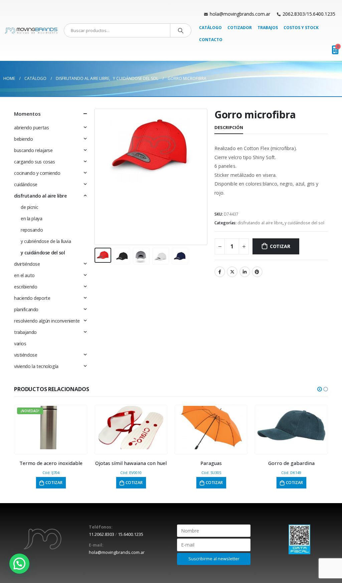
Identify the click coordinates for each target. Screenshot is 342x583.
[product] (131, 427)
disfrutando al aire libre (260, 223)
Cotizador (239, 27)
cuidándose (25, 184)
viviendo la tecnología (36, 366)
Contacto (210, 39)
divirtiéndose (27, 264)
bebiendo (23, 139)
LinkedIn (244, 271)
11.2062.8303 (101, 534)
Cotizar (280, 246)
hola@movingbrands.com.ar (240, 14)
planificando (26, 309)
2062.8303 (294, 14)
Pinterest (257, 271)
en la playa (31, 218)
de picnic (29, 207)
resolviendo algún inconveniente (47, 321)
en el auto (24, 275)
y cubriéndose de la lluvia (46, 241)
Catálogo (210, 27)
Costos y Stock (301, 27)
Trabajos (268, 27)
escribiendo (25, 286)
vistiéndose (25, 355)
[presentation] (96, 177)
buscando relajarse (33, 150)
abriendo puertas (31, 127)
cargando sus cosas (34, 161)
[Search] (180, 30)
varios (20, 343)
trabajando (25, 332)
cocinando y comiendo (37, 173)
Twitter (232, 271)
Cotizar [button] (53, 482)
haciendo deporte (32, 298)
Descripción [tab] (228, 127)
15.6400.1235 (321, 14)
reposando (32, 230)
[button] (320, 389)
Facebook (219, 271)
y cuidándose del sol (304, 223)
